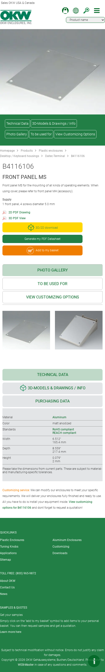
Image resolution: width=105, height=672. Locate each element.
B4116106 (78, 156)
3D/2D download (47, 227)
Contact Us (7, 587)
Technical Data (17, 123)
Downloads (59, 553)
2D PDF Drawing (19, 212)
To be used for (41, 134)
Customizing (60, 546)
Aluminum (59, 417)
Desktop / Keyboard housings (19, 156)
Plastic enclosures (51, 150)
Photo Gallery (16, 134)
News (3, 594)
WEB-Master (26, 664)
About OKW (7, 581)
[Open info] (94, 661)
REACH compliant (64, 433)
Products (27, 150)
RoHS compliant (63, 429)
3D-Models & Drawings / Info (53, 123)
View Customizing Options (75, 134)
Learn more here (10, 632)
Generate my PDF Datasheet (42, 239)
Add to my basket (47, 250)
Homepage (7, 150)
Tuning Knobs (9, 546)
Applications (8, 553)
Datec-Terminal (55, 156)
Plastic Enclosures (12, 540)
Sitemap (5, 559)
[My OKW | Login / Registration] (65, 10)
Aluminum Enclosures (67, 540)
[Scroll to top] (79, 661)
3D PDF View (17, 218)
